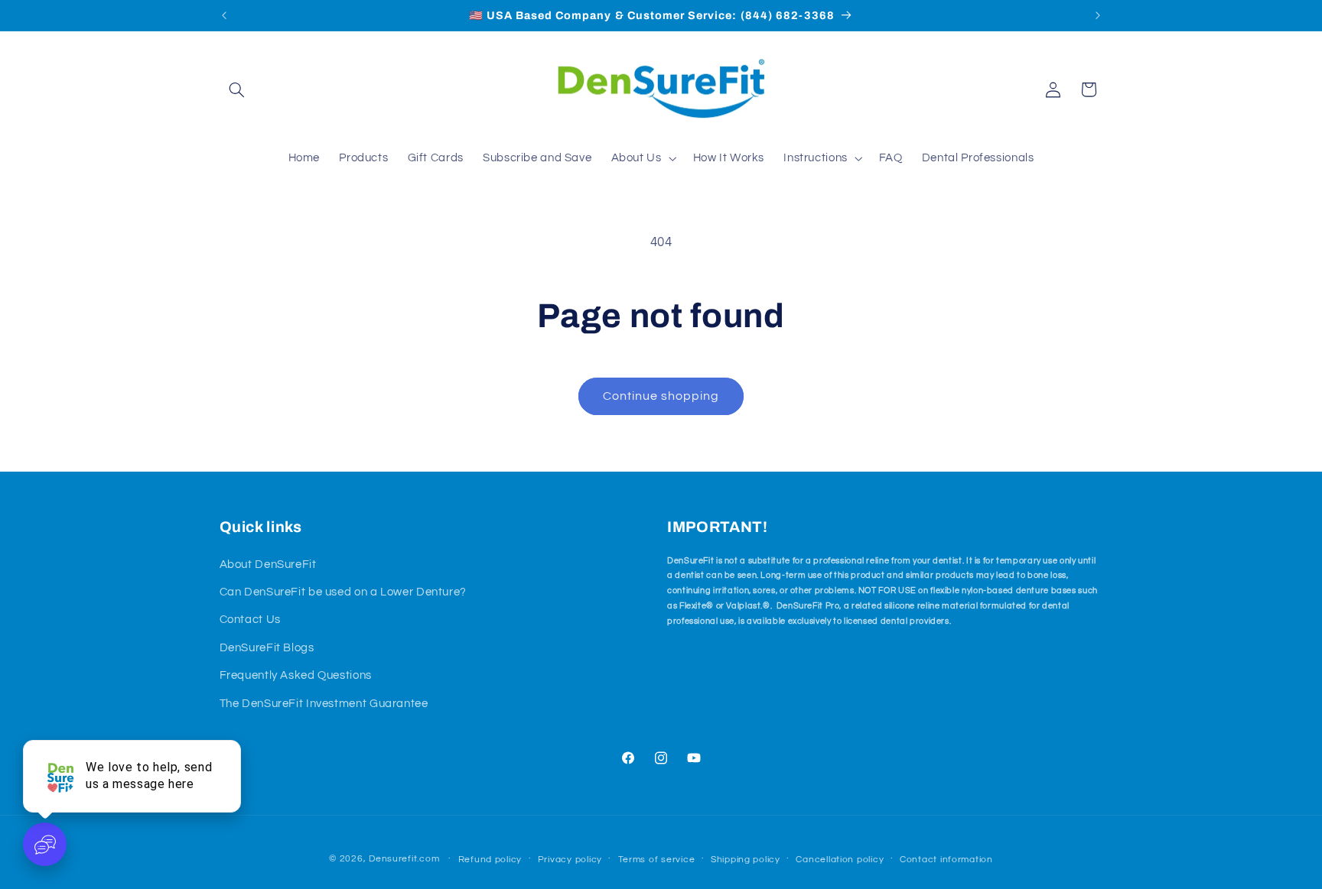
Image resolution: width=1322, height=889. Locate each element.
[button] (237, 89)
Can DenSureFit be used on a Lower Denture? (343, 592)
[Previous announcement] (224, 15)
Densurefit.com (404, 859)
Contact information (946, 859)
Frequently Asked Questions (296, 675)
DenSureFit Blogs (267, 648)
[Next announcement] (1098, 15)
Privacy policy (570, 859)
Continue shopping (661, 396)
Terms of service (656, 859)
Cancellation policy (840, 859)
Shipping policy (745, 859)
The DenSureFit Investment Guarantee (324, 703)
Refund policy (490, 859)
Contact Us (250, 619)
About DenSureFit (268, 564)
